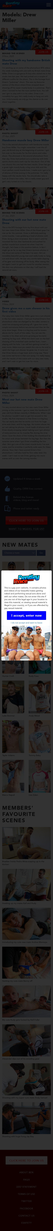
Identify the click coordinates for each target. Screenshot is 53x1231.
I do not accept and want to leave (26, 623)
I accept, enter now (26, 615)
